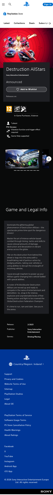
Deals (32, 23)
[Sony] (46, 493)
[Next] (48, 158)
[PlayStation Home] (26, 4)
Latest (7, 23)
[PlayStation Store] (13, 13)
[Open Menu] (3, 4)
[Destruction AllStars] (22, 158)
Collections (19, 23)
